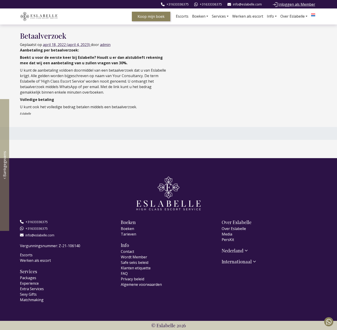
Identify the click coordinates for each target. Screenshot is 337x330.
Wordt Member (134, 257)
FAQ (124, 273)
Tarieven (128, 234)
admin (105, 44)
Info (270, 16)
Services (219, 16)
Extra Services (32, 288)
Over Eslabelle (292, 16)
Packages (28, 277)
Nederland (232, 250)
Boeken (198, 16)
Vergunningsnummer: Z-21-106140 (50, 245)
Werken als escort (247, 16)
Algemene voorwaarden (141, 284)
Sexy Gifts (28, 294)
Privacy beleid (132, 278)
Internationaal (237, 261)
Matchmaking (32, 299)
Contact (127, 251)
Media (227, 234)
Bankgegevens (4, 164)
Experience (29, 283)
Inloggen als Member (296, 4)
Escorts (182, 16)
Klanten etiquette (136, 267)
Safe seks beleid (134, 262)
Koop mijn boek (151, 16)
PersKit (228, 239)
